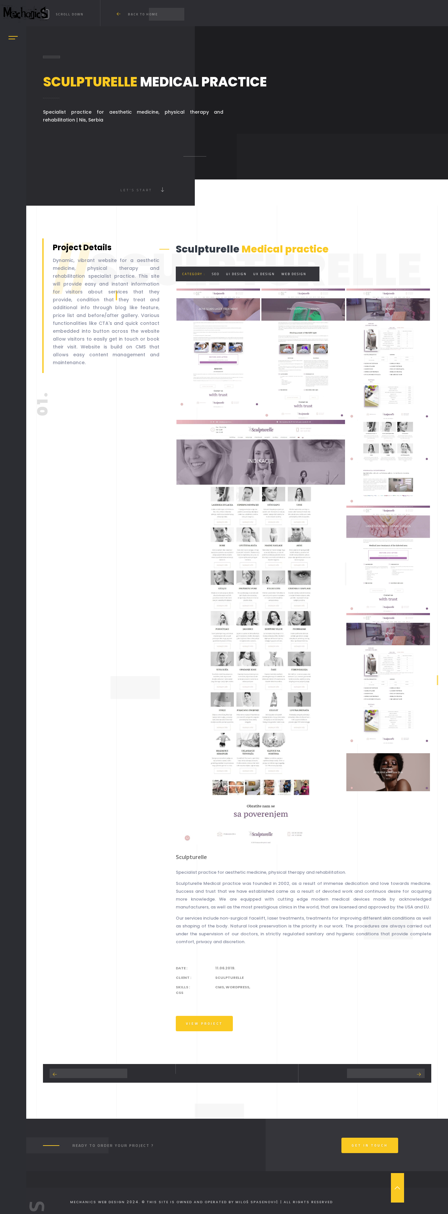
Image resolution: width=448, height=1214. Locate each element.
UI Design (236, 273)
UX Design (264, 273)
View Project (204, 1023)
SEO (215, 273)
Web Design (293, 273)
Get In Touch (370, 1145)
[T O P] (397, 1188)
